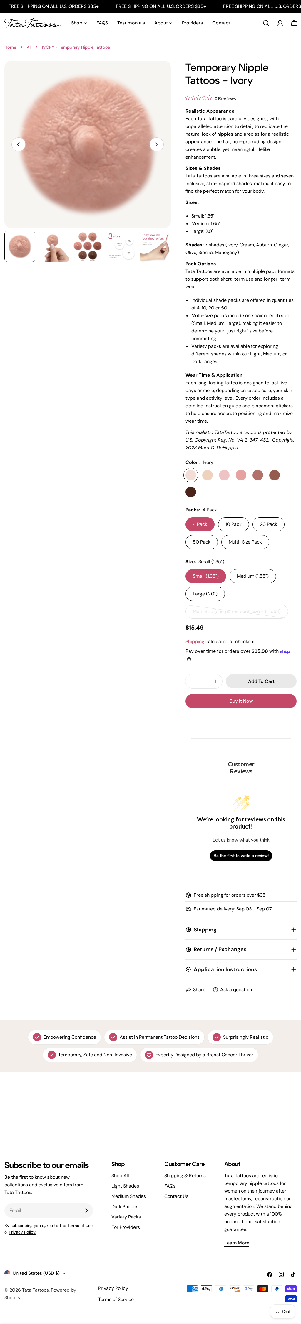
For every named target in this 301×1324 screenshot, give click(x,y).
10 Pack (233, 524)
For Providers (125, 1227)
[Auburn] (224, 475)
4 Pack (200, 524)
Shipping (194, 641)
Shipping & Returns (185, 1176)
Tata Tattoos (35, 1290)
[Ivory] (190, 475)
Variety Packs (126, 1217)
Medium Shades (128, 1196)
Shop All (120, 1176)
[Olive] (257, 475)
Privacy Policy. (22, 1232)
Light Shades (125, 1186)
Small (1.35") (206, 576)
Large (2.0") (205, 594)
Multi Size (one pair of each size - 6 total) (237, 613)
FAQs (169, 1186)
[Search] (266, 23)
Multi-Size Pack (245, 542)
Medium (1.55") (253, 576)
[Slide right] (157, 144)
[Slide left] (18, 144)
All (29, 47)
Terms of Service (116, 1299)
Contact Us (176, 1196)
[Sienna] (274, 475)
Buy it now (241, 701)
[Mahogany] (190, 492)
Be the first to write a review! (241, 856)
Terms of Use (80, 1225)
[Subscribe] (86, 1210)
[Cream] (207, 475)
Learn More (236, 1243)
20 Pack (268, 524)
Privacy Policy (113, 1288)
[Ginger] (241, 475)
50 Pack (201, 542)
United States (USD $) (36, 1273)
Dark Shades (124, 1206)
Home (10, 47)
